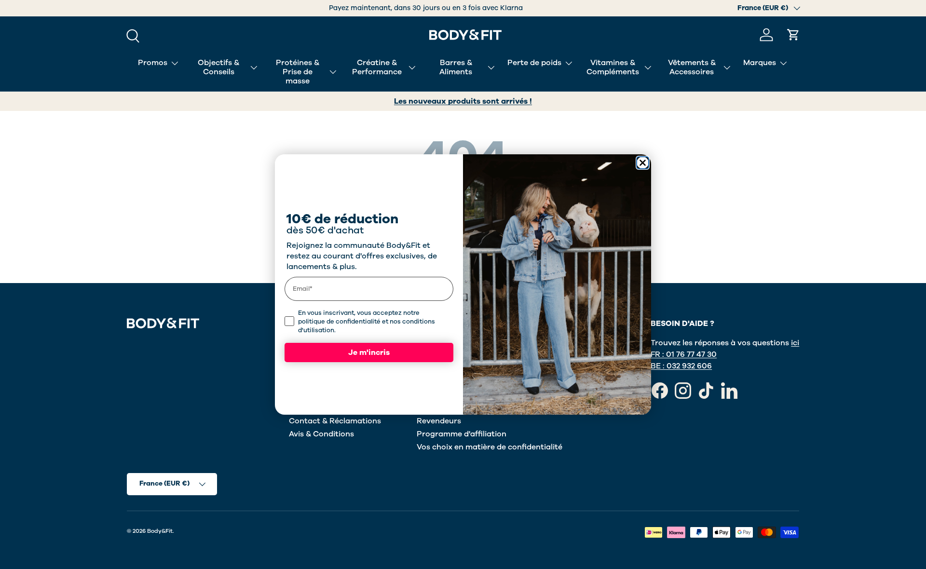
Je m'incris (369, 352)
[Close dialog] (643, 163)
